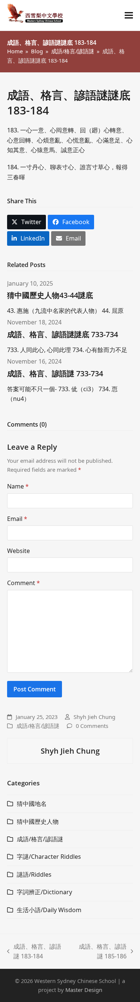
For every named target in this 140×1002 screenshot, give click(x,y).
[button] (129, 15)
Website (18, 551)
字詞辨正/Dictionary (44, 892)
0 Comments (92, 725)
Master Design (83, 989)
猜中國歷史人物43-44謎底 (50, 295)
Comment (23, 583)
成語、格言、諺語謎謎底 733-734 (62, 334)
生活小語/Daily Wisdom (49, 910)
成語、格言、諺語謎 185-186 (100, 951)
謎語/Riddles (34, 874)
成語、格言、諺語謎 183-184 (34, 951)
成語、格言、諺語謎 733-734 (55, 373)
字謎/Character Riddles (49, 856)
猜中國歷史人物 (38, 821)
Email (17, 519)
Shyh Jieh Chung (94, 716)
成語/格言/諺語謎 (37, 725)
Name (18, 486)
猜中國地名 (32, 804)
